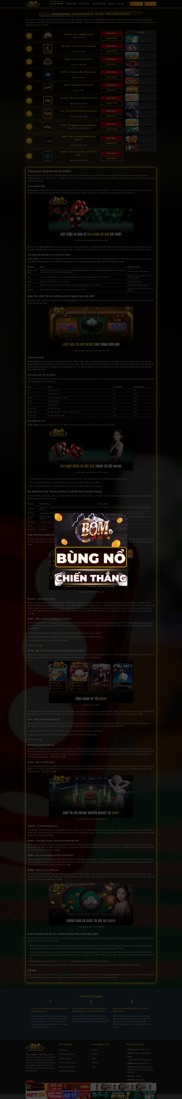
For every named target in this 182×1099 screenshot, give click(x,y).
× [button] (125, 515)
